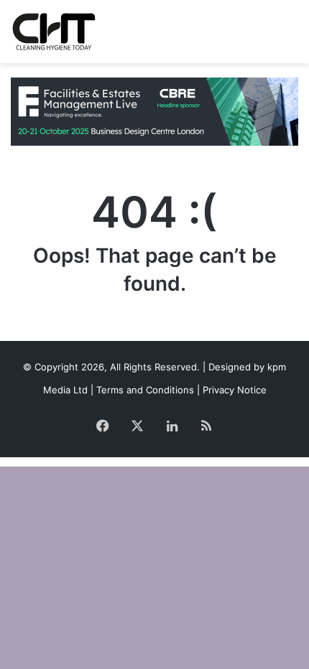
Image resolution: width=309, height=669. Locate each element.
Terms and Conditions (145, 390)
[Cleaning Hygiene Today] (53, 31)
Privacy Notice (235, 390)
